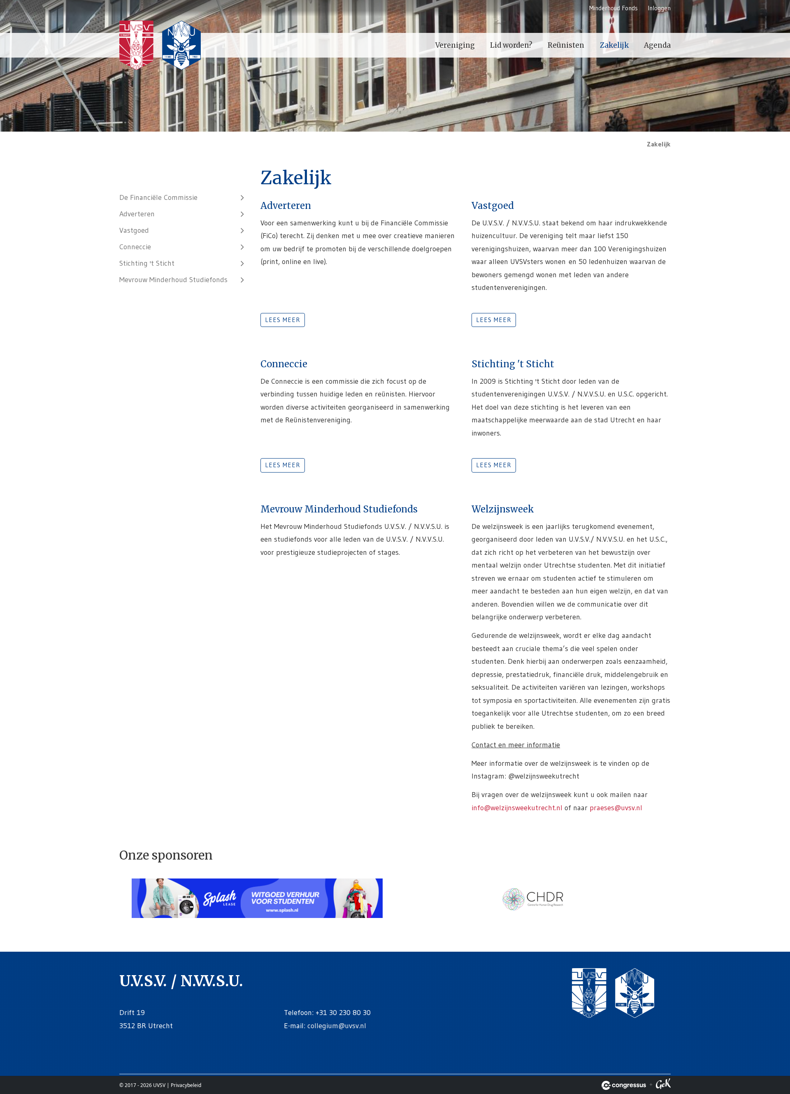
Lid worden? (511, 45)
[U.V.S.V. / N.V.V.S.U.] (160, 46)
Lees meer (282, 320)
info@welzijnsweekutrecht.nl (517, 807)
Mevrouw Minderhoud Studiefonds (173, 279)
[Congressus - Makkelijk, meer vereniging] (624, 1085)
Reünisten (566, 45)
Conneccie (135, 246)
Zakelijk (614, 45)
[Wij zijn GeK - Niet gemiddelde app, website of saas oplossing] (663, 1085)
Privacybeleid (186, 1085)
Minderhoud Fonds (613, 8)
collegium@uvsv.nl (336, 1025)
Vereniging (455, 45)
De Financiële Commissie (158, 197)
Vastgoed (134, 230)
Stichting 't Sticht (146, 263)
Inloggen (659, 8)
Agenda (657, 45)
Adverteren (137, 213)
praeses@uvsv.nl (616, 807)
